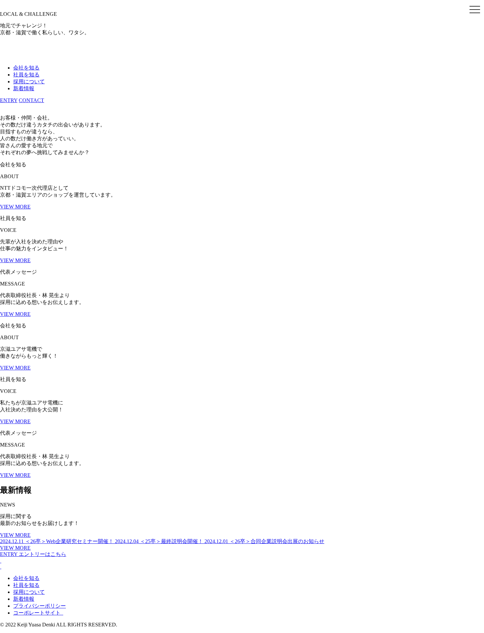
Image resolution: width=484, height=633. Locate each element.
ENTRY (8, 100)
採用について (29, 81)
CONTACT (31, 100)
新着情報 (23, 88)
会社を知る (26, 67)
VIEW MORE (15, 206)
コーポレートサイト (38, 613)
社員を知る (26, 74)
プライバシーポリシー (39, 606)
